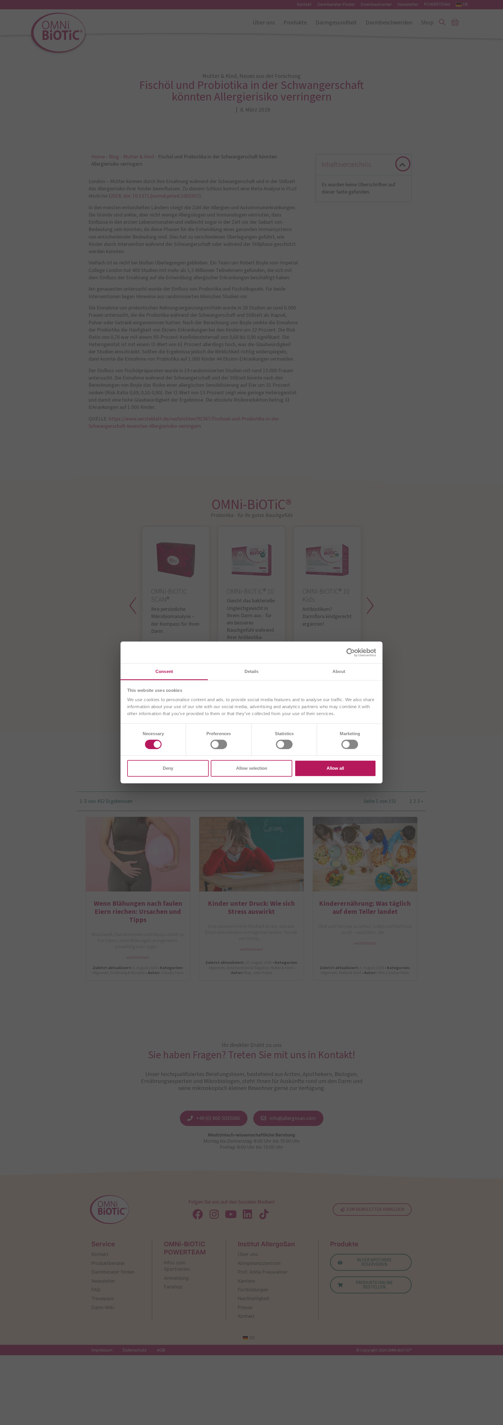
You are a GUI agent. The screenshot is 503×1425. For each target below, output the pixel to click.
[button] (402, 164)
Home (98, 156)
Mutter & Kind (138, 156)
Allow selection (251, 768)
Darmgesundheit (336, 22)
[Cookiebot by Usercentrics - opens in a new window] (350, 652)
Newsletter (408, 4)
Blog (114, 156)
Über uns (264, 22)
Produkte (295, 22)
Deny (168, 768)
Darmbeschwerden (389, 22)
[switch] (218, 744)
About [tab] (338, 671)
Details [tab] (252, 671)
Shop (427, 22)
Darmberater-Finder (336, 4)
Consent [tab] (164, 671)
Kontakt (304, 4)
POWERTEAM (437, 4)
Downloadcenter (376, 4)
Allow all (335, 768)
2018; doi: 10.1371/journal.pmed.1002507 (154, 196)
